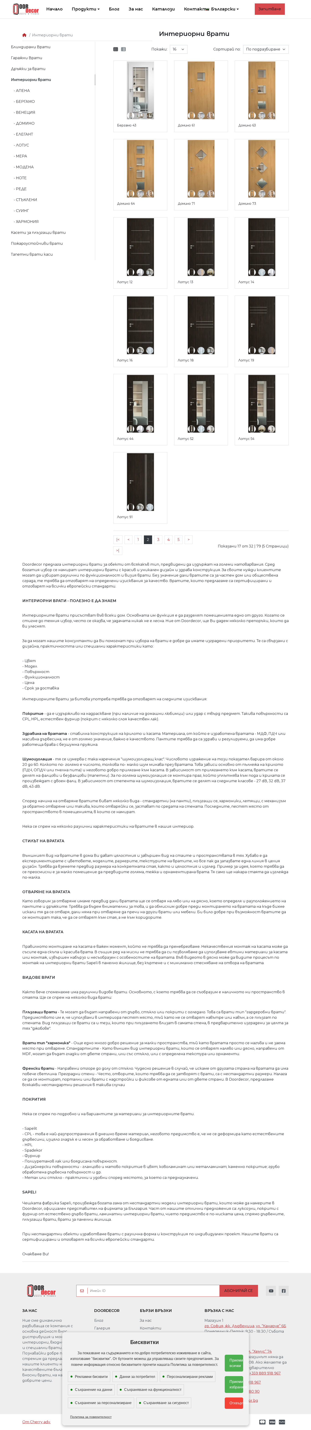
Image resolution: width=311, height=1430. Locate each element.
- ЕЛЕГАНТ (22, 134)
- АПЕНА (20, 90)
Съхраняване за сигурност (166, 1403)
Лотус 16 (125, 360)
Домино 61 (186, 125)
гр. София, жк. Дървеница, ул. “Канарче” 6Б (245, 1326)
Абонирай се (238, 1291)
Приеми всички (236, 1363)
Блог (98, 1320)
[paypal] (283, 1422)
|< (118, 539)
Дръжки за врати (28, 69)
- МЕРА (19, 156)
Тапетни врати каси (32, 254)
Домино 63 (247, 125)
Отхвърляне (236, 1403)
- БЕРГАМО (23, 101)
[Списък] (123, 49)
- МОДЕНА (22, 167)
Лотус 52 (186, 439)
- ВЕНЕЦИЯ (23, 112)
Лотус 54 (246, 439)
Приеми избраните (236, 1384)
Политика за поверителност (91, 1417)
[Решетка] (115, 49)
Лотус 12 (125, 282)
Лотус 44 (125, 439)
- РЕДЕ (19, 189)
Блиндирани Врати (31, 47)
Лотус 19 (246, 360)
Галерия (102, 1328)
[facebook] (284, 1291)
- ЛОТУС (20, 145)
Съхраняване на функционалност (152, 1390)
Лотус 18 (186, 360)
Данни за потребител (137, 1377)
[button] (222, 9)
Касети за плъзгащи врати (38, 232)
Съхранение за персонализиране (103, 1403)
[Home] (24, 35)
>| (117, 550)
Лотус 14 (246, 282)
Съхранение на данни (93, 1390)
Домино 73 (247, 204)
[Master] (261, 1422)
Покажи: (159, 49)
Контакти (150, 1328)
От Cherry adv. (36, 1422)
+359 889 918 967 (265, 1373)
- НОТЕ (19, 178)
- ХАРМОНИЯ (25, 221)
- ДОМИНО (23, 123)
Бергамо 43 (126, 125)
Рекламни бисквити (91, 1377)
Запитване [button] (270, 9)
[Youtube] (271, 1291)
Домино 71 (186, 204)
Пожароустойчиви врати (37, 243)
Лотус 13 (185, 282)
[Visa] (272, 1422)
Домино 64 (126, 204)
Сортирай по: (227, 49)
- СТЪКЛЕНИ (24, 200)
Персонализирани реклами (190, 1377)
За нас (146, 1320)
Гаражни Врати (26, 58)
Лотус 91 (125, 517)
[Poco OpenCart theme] (41, 1290)
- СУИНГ (20, 211)
